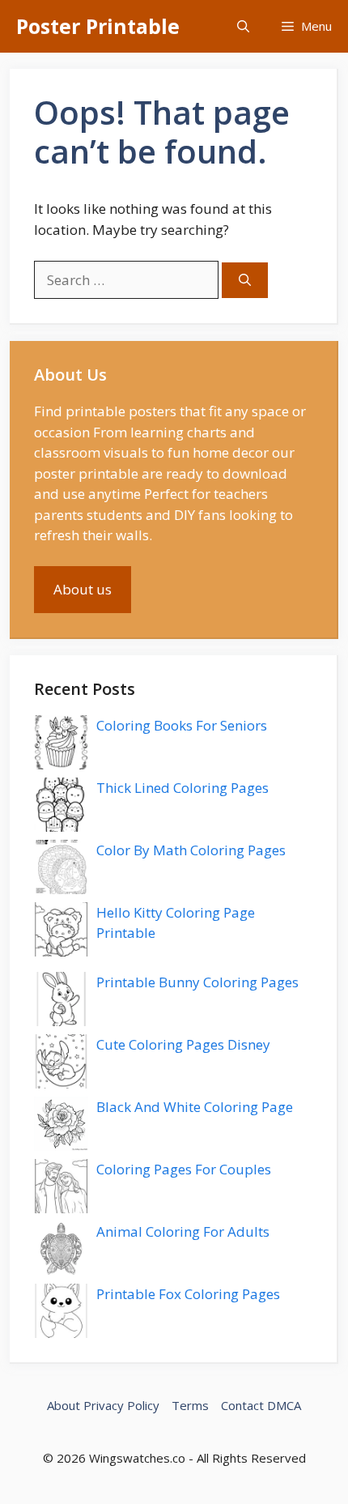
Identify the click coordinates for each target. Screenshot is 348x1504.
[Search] (245, 280)
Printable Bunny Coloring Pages (197, 982)
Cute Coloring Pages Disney (183, 1044)
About (63, 1405)
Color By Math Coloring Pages (191, 850)
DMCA (284, 1405)
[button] (243, 26)
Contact (242, 1405)
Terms (190, 1405)
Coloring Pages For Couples (183, 1169)
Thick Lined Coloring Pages (182, 787)
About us (82, 589)
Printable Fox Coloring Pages (188, 1294)
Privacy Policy (121, 1405)
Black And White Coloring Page (194, 1106)
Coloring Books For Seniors (181, 725)
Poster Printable (98, 26)
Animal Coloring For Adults (182, 1231)
